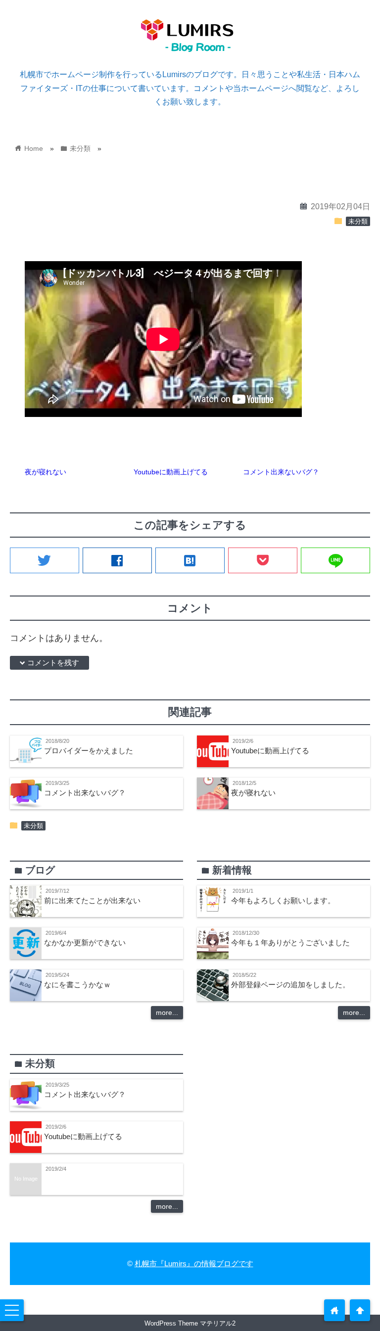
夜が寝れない (45, 472)
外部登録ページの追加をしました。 (290, 984)
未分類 (358, 221)
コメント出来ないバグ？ (281, 472)
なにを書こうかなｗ (77, 984)
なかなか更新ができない (85, 942)
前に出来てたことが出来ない (92, 900)
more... (167, 1012)
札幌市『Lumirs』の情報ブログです (194, 1263)
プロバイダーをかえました (88, 750)
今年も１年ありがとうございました (290, 942)
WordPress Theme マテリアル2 (190, 1323)
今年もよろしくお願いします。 (283, 900)
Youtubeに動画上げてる (171, 472)
